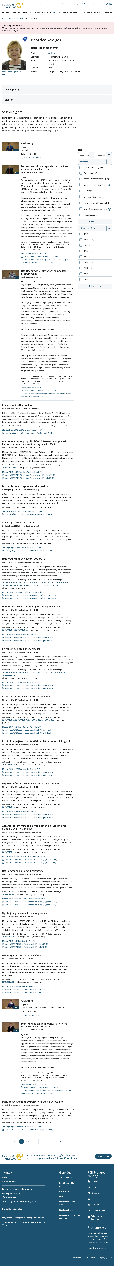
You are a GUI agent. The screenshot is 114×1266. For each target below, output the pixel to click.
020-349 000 (11, 1197)
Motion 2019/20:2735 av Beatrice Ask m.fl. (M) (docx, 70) (29, 772)
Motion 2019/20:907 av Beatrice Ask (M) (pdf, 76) (26, 992)
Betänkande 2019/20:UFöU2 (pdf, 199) (40, 256)
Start (4, 18)
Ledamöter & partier (15, 18)
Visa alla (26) (101, 286)
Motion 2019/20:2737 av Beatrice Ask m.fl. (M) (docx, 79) (29, 685)
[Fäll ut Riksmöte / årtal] (108, 228)
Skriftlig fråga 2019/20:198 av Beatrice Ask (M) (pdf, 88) (29, 514)
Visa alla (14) (101, 221)
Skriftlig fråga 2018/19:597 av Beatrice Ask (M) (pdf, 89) (29, 1129)
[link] (14, 1141)
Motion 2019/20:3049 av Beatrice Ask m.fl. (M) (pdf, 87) (28, 640)
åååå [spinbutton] (82, 155)
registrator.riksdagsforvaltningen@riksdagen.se (25, 1223)
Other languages (73, 4)
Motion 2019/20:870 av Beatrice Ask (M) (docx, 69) (27, 944)
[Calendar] (91, 155)
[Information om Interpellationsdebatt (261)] (108, 185)
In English (61, 4)
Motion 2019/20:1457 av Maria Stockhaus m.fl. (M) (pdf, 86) (30, 905)
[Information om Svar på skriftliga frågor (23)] (109, 209)
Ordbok (84, 4)
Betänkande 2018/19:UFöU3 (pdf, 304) (40, 1087)
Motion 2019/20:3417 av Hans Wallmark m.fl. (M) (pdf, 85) (30, 478)
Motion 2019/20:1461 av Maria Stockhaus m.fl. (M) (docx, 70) (31, 859)
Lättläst (41, 4)
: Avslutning (32, 158)
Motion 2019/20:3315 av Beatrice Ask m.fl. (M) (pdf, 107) (29, 817)
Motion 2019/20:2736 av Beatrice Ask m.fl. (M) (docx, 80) (29, 730)
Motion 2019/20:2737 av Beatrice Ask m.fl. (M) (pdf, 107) (29, 688)
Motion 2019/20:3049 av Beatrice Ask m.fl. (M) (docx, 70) (29, 637)
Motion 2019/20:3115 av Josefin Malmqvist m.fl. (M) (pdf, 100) (31, 598)
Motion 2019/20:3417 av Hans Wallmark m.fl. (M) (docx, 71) (30, 475)
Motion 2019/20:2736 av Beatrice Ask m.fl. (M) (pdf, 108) (29, 733)
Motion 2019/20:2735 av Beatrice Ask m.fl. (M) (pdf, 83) (28, 775)
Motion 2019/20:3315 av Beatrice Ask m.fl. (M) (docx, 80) (29, 814)
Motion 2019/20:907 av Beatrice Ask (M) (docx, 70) (27, 989)
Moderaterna (53, 53)
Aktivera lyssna (96, 4)
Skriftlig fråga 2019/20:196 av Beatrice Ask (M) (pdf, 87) (29, 550)
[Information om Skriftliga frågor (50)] (103, 197)
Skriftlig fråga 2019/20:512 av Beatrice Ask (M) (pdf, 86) (29, 433)
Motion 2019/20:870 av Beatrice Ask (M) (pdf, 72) (26, 947)
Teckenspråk (50, 4)
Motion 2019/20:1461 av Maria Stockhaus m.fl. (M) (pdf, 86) (30, 862)
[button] (21, 12)
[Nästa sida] (60, 1141)
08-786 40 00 (11, 1182)
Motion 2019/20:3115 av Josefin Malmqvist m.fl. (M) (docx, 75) (31, 595)
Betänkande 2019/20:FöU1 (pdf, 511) (39, 390)
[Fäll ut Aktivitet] (108, 161)
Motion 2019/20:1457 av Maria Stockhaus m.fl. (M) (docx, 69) (31, 902)
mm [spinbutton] (87, 155)
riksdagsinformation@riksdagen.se (20, 1201)
